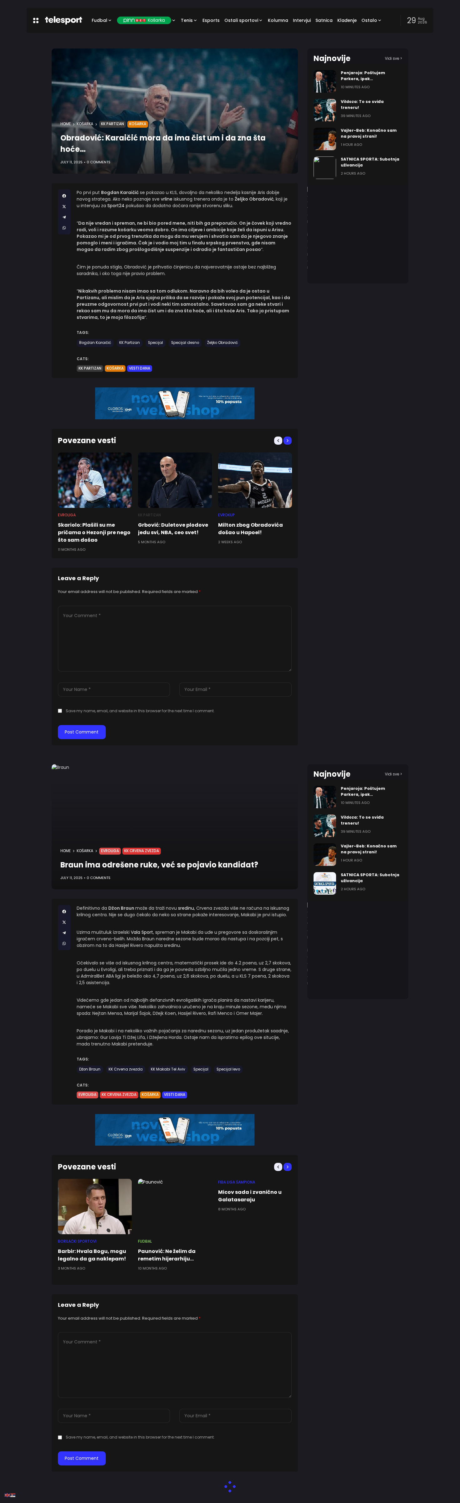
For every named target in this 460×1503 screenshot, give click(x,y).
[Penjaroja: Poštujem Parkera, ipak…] (325, 81)
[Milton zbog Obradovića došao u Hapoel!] (255, 480)
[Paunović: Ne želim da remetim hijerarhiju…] (175, 1206)
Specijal (155, 342)
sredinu (186, 908)
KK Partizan (112, 123)
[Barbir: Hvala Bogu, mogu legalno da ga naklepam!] (95, 1206)
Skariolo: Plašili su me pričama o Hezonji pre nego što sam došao (94, 532)
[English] (7, 1495)
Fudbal (145, 1241)
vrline (167, 199)
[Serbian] (13, 1495)
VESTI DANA (139, 368)
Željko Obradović (222, 342)
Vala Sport (142, 932)
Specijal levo (228, 1069)
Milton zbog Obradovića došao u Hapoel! (250, 528)
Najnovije (332, 58)
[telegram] (64, 217)
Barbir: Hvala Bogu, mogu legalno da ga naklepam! (92, 1255)
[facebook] (64, 196)
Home (65, 123)
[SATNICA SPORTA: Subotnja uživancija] (325, 167)
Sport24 (116, 205)
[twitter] (64, 206)
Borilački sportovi (77, 1241)
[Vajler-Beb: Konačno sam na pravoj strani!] (325, 139)
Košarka (85, 123)
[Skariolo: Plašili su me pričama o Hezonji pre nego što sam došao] (95, 480)
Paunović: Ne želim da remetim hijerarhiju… (167, 1255)
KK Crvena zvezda (141, 850)
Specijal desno (185, 342)
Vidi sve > (393, 58)
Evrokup (226, 515)
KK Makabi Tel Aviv (168, 1069)
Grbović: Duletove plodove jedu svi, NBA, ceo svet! (173, 528)
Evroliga (67, 515)
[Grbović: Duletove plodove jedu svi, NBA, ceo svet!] (175, 480)
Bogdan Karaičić (95, 342)
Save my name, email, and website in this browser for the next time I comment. (140, 710)
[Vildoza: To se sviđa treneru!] (325, 110)
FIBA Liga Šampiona (236, 1182)
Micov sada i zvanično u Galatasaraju (250, 1196)
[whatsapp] (64, 228)
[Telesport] (63, 20)
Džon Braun (89, 1069)
